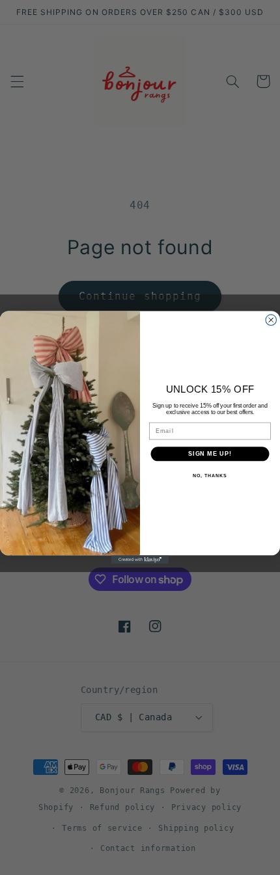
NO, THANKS (210, 475)
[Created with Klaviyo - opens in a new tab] (140, 559)
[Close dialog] (271, 320)
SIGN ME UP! (210, 453)
